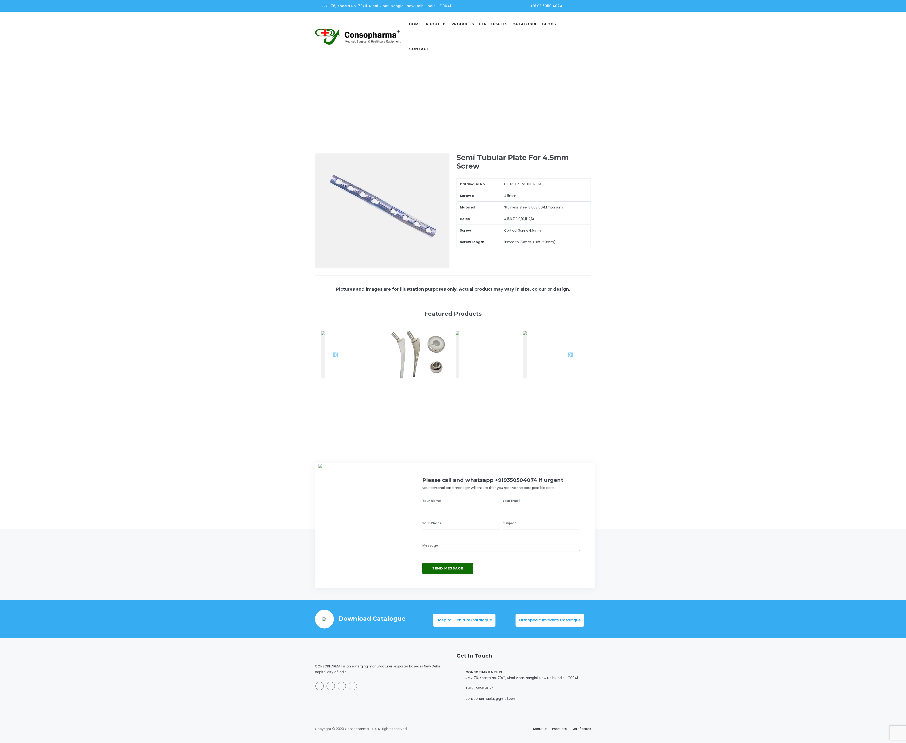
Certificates (493, 24)
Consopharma (503, 96)
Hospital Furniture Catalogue (464, 620)
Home (415, 24)
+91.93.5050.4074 (546, 6)
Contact (419, 49)
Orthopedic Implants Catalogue (550, 620)
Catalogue (524, 24)
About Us (436, 24)
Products (463, 24)
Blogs (549, 24)
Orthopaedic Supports (541, 96)
